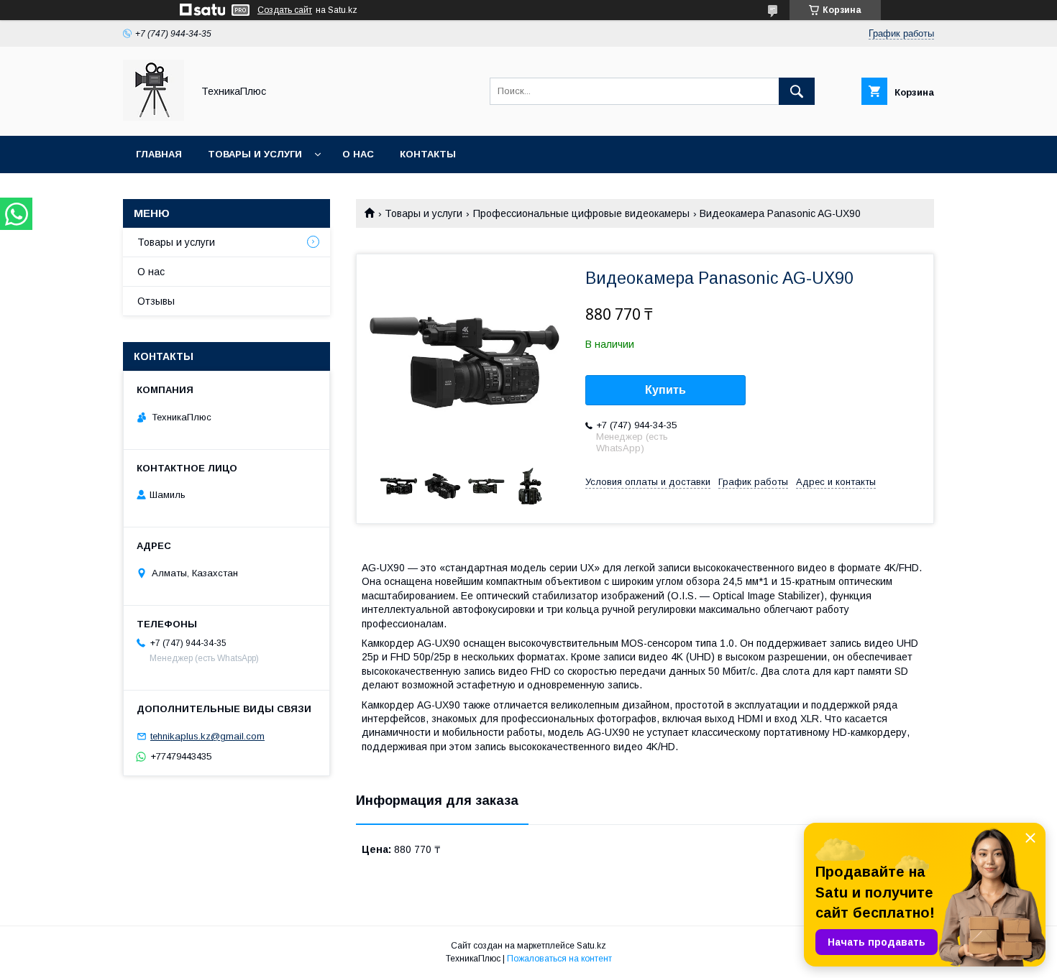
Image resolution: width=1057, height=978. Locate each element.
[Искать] (797, 91)
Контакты (428, 154)
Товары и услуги (255, 154)
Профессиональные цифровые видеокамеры (581, 213)
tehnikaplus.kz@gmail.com (207, 736)
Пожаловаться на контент (559, 959)
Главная (159, 154)
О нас (358, 154)
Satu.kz (591, 946)
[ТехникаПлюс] (153, 117)
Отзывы (156, 301)
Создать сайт (284, 10)
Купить (665, 390)
